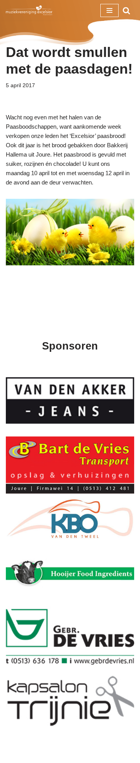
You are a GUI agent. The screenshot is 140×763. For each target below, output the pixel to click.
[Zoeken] (126, 10)
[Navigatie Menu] (109, 10)
